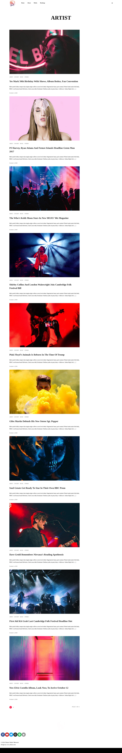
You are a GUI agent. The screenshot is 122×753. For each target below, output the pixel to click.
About (29, 3)
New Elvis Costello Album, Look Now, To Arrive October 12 (38, 688)
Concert (16, 77)
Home (22, 3)
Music (21, 77)
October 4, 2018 (13, 93)
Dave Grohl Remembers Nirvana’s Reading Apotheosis (36, 554)
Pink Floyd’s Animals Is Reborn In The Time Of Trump (37, 354)
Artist (11, 77)
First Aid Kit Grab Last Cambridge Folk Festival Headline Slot (40, 621)
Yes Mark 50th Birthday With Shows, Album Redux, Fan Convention (43, 81)
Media (35, 3)
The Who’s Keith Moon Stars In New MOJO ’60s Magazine (38, 218)
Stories (27, 77)
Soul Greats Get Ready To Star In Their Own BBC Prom (37, 488)
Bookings (42, 3)
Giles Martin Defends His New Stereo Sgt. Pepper (33, 421)
